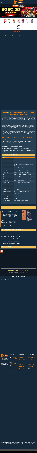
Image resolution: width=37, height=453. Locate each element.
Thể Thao (18, 22)
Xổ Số (27, 22)
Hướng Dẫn (18, 28)
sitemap (11, 371)
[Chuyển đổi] (2, 234)
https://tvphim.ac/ (12, 366)
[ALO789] (18, 2)
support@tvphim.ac (13, 363)
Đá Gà (9, 22)
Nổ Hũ (23, 22)
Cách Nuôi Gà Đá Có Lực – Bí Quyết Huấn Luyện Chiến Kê (18, 270)
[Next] (35, 12)
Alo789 (5, 22)
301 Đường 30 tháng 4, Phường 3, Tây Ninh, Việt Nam (13, 358)
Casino (14, 22)
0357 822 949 (14, 369)
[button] (1, 2)
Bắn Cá (32, 22)
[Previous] (2, 12)
